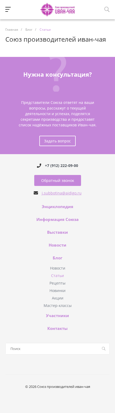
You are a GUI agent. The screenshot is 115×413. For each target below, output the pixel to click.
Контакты (57, 328)
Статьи (57, 275)
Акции (57, 298)
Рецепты (57, 283)
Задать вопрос (57, 140)
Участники (57, 315)
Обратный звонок (57, 180)
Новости (57, 245)
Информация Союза (57, 219)
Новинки (57, 290)
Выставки (57, 232)
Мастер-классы (58, 305)
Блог (57, 258)
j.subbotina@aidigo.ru (62, 193)
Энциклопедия (57, 206)
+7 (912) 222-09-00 (61, 165)
